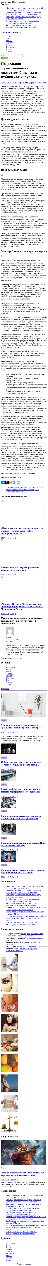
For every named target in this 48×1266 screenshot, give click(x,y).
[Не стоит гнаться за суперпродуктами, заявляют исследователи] (22, 563)
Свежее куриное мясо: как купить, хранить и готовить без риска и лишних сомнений (23, 13)
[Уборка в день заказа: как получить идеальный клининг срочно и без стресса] (23, 716)
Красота (9, 39)
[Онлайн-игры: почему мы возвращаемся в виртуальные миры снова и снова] (23, 1164)
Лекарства (10, 47)
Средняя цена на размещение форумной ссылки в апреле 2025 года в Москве (21, 817)
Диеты (8, 49)
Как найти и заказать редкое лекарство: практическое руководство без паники (21, 26)
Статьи (8, 36)
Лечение (9, 41)
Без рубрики (10, 667)
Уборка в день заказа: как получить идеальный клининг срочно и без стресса (24, 9)
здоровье (32, 83)
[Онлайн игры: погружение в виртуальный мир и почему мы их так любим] (8, 861)
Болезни (9, 45)
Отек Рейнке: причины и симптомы (32, 946)
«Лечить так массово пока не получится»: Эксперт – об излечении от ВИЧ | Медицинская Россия (22, 531)
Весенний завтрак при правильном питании (21, 950)
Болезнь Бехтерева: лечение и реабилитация (24, 488)
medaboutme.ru (15, 477)
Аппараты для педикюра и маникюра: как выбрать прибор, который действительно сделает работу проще (26, 918)
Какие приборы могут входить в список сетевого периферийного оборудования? (21, 790)
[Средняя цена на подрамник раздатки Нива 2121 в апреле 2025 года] (8, 834)
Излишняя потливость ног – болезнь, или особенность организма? (22, 491)
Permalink (9, 642)
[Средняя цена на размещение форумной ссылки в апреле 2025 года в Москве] (8, 807)
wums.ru (27, 1264)
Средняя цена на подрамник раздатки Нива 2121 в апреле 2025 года (23, 844)
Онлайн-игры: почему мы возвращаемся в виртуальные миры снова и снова (22, 22)
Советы (9, 51)
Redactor (13, 732)
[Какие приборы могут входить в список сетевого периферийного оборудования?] (8, 780)
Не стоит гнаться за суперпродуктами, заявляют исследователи (20, 568)
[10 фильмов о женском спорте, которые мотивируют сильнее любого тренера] (8, 753)
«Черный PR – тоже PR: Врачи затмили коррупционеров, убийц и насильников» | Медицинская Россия (22, 606)
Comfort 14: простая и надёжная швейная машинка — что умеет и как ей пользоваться (26, 909)
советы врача (42, 83)
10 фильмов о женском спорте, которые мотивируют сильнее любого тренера (21, 763)
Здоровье (9, 43)
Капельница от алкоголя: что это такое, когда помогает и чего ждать (23, 18)
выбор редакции (21, 83)
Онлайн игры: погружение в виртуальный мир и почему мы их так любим (22, 871)
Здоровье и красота (11, 32)
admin (12, 83)
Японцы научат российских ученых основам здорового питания (24, 935)
